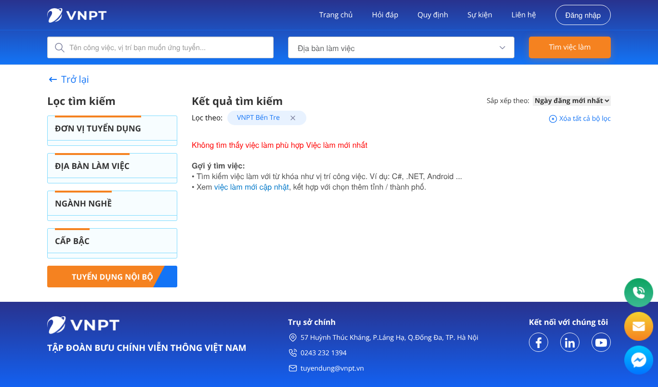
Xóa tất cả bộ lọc (584, 118)
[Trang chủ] (77, 14)
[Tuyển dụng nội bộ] (112, 275)
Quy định (433, 15)
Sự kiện (479, 15)
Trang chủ (336, 15)
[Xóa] (289, 117)
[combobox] (401, 47)
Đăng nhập (583, 15)
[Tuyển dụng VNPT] (538, 341)
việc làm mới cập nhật (251, 186)
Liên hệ (524, 15)
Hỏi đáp (385, 15)
